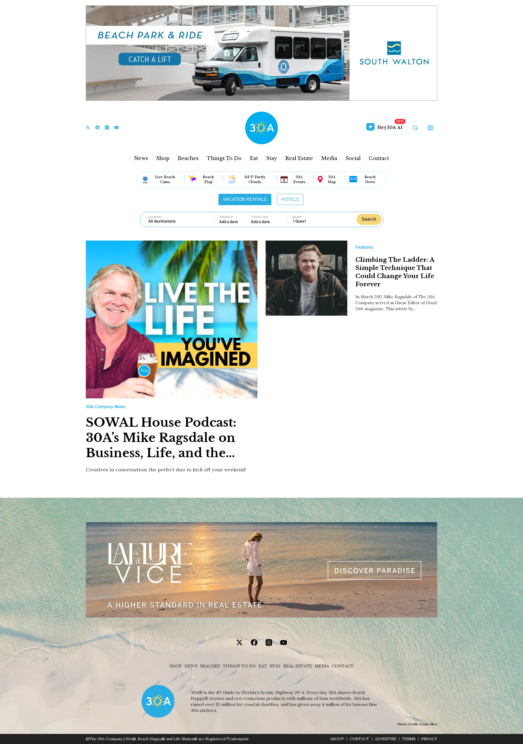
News (141, 158)
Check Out (260, 217)
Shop (162, 158)
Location (154, 217)
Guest (297, 217)
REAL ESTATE (297, 666)
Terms (408, 739)
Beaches (188, 158)
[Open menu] (430, 128)
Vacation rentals (245, 199)
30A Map (332, 179)
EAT (263, 666)
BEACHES (210, 666)
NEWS (190, 666)
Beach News (370, 179)
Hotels (290, 199)
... (235, 221)
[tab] (244, 199)
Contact (379, 158)
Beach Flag (208, 179)
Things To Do (224, 158)
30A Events (299, 179)
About (337, 739)
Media (329, 158)
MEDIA (322, 666)
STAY (275, 666)
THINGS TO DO (239, 666)
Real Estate (299, 158)
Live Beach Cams (165, 179)
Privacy (429, 739)
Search (369, 219)
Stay (271, 158)
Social (353, 158)
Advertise (385, 739)
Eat (254, 158)
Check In (226, 217)
